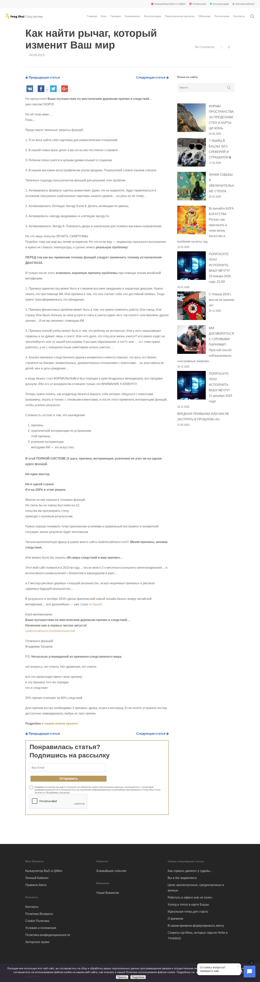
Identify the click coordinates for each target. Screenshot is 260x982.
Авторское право (37, 942)
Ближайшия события (111, 870)
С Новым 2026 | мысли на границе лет (221, 300)
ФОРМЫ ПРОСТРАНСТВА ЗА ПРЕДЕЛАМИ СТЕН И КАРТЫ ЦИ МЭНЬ (221, 117)
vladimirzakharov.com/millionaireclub (50, 631)
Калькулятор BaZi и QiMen (43, 870)
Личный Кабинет (37, 878)
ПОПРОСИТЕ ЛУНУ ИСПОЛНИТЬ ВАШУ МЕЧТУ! (220, 267)
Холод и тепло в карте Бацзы (188, 904)
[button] (251, 962)
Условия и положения (40, 928)
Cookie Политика (37, 920)
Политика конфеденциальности (47, 935)
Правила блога (35, 885)
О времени (175, 918)
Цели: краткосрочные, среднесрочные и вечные (196, 887)
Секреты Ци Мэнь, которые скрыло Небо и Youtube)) (198, 935)
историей (95, 604)
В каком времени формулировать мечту (196, 925)
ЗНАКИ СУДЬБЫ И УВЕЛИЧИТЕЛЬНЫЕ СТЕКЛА (221, 183)
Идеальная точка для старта (188, 911)
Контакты (31, 906)
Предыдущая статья (44, 77)
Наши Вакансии (108, 892)
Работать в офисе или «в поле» (190, 897)
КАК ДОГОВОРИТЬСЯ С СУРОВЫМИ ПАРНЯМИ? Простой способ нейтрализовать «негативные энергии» (205, 344)
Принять (122, 977)
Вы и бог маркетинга (182, 878)
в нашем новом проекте (60, 723)
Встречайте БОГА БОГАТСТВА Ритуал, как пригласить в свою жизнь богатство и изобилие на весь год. (205, 225)
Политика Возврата (39, 913)
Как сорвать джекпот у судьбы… (190, 870)
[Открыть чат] (249, 971)
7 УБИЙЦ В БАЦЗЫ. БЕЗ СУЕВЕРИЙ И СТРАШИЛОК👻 (220, 149)
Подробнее (138, 977)
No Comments (204, 47)
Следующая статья (151, 77)
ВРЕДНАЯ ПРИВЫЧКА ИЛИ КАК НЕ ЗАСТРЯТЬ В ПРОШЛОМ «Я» (203, 416)
